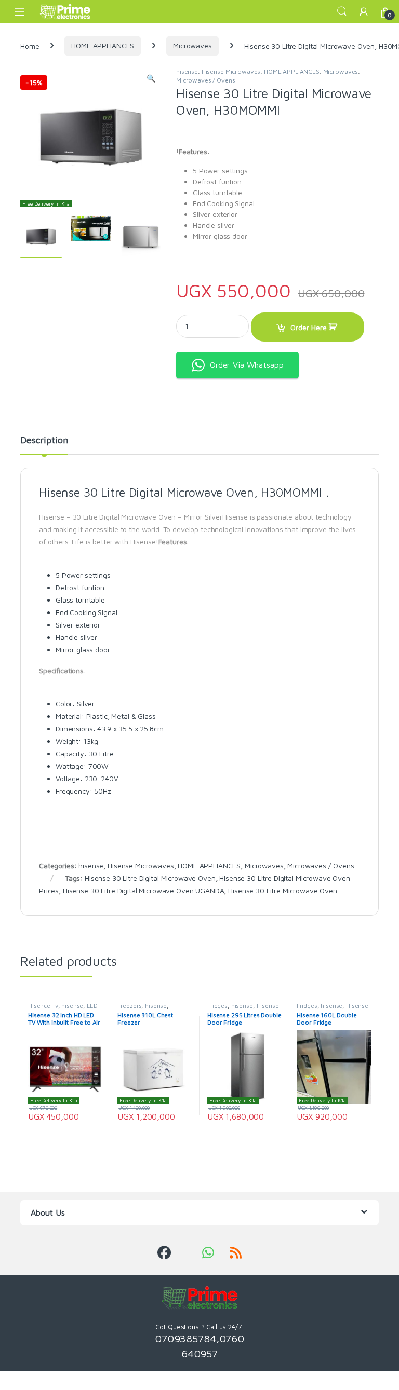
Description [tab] (44, 440)
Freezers (129, 1005)
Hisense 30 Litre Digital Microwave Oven (150, 878)
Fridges (217, 1005)
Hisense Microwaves (231, 71)
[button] (151, 78)
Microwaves (192, 45)
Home (29, 45)
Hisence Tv (43, 1005)
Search (342, 11)
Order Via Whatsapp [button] (246, 365)
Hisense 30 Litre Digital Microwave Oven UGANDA (143, 890)
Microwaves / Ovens (205, 80)
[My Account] (363, 11)
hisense (187, 71)
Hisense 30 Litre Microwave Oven (282, 890)
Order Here (308, 327)
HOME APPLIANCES (102, 45)
